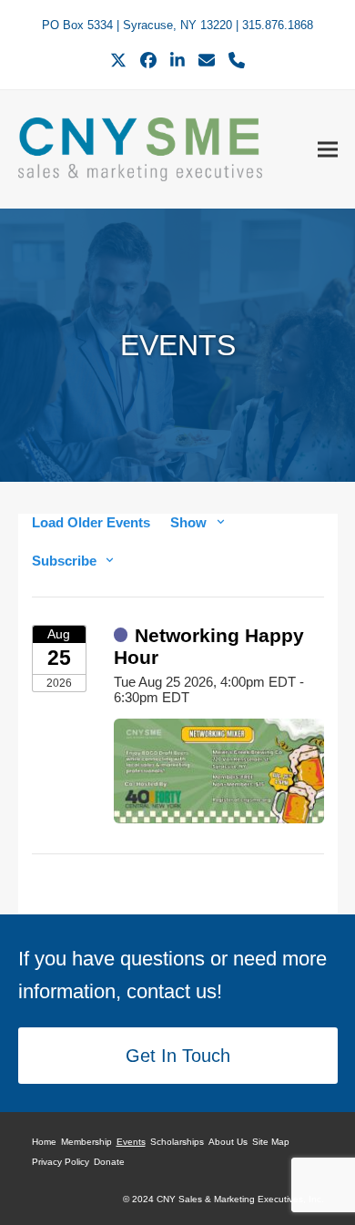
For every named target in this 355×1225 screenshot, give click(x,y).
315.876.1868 (277, 25)
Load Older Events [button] (91, 522)
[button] (328, 149)
